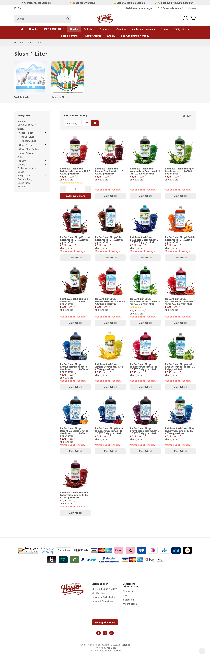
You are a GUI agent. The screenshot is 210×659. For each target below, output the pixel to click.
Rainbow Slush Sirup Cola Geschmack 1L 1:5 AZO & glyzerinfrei (74, 301)
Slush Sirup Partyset (29, 149)
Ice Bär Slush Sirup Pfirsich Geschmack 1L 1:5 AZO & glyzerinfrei (180, 240)
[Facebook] (98, 633)
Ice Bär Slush (21, 97)
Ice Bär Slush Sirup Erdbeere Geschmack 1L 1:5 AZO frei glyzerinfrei (110, 301)
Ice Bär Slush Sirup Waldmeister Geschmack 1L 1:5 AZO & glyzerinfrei (145, 301)
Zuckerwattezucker (142, 29)
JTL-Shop (111, 647)
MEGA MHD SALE (54, 29)
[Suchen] (67, 19)
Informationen (100, 584)
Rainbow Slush (59, 97)
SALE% (111, 35)
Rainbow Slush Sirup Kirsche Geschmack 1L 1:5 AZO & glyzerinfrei (109, 171)
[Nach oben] (202, 651)
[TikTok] (111, 633)
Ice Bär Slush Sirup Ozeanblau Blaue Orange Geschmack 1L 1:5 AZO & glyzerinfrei (74, 432)
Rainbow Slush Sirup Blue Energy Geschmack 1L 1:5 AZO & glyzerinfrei (179, 431)
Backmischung (69, 35)
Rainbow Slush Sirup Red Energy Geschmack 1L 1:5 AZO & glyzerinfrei (74, 495)
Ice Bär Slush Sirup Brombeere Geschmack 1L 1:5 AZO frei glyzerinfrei (144, 431)
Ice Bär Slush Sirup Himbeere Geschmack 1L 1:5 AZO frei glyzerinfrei (143, 367)
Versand (126, 644)
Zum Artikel (110, 195)
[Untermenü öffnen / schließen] (46, 129)
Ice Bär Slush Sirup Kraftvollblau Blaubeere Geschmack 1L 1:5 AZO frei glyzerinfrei (74, 368)
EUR (16, 8)
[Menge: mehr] (88, 189)
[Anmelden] (185, 18)
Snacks (120, 29)
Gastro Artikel (93, 35)
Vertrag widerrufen (105, 622)
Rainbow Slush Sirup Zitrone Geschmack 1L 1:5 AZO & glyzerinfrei (109, 367)
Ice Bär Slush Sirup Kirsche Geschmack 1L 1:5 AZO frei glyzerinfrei (75, 240)
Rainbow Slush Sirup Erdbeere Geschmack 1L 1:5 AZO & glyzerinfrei (75, 171)
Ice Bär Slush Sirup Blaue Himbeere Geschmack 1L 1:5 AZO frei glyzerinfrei (109, 431)
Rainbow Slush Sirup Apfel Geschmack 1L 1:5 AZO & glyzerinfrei (179, 171)
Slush (73, 29)
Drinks (164, 29)
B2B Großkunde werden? (170, 8)
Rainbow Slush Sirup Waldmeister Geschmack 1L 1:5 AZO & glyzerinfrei (145, 171)
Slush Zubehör (26, 153)
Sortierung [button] (71, 123)
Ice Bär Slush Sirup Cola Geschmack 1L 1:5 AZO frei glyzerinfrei (109, 240)
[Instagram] (105, 633)
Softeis (88, 29)
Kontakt (192, 8)
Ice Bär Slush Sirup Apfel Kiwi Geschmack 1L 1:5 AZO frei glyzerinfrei (180, 367)
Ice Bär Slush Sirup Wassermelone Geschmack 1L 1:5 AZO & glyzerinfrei (180, 301)
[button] (128, 123)
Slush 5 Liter (25, 145)
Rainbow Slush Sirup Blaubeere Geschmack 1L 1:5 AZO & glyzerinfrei (144, 240)
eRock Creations (113, 650)
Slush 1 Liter (26, 132)
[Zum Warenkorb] (193, 18)
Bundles (33, 29)
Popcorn (104, 29)
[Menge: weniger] (63, 189)
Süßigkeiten (180, 29)
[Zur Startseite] (105, 18)
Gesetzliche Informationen (131, 585)
